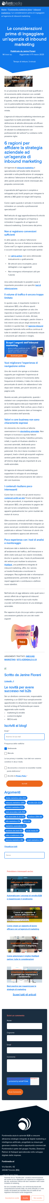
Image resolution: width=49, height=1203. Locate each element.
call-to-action (16, 256)
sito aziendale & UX (27, 659)
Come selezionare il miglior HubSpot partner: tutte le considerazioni (23, 958)
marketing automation (16, 826)
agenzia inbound (35, 326)
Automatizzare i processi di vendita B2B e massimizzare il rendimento (24, 897)
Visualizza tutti (10, 846)
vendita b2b (34, 802)
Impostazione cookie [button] (12, 1198)
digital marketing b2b (16, 798)
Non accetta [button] (38, 1198)
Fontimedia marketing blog (20, 9)
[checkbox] (24, 751)
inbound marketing (25, 167)
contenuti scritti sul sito (14, 498)
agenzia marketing (14, 840)
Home (4, 9)
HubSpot (8, 564)
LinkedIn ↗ (9, 681)
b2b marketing (13, 821)
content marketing (14, 807)
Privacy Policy (21, 776)
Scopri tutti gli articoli (24, 994)
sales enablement (14, 835)
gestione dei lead (14, 831)
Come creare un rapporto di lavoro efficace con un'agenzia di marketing (23, 927)
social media (32, 831)
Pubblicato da (23, 51)
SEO (26, 821)
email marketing (34, 840)
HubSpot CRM (35, 817)
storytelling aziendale (29, 431)
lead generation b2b (15, 812)
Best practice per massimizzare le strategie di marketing (21, 988)
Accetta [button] (25, 1198)
